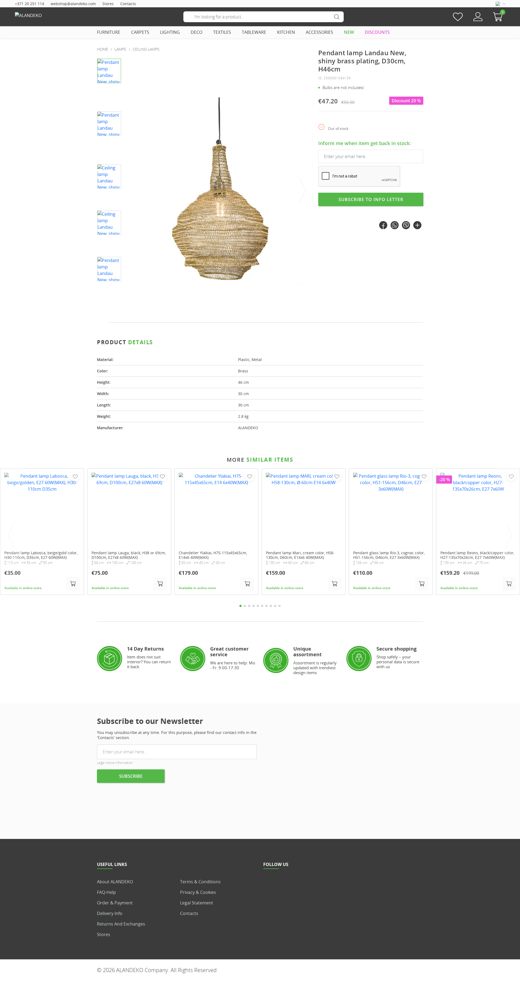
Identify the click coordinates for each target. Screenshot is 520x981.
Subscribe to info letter (371, 199)
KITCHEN (286, 32)
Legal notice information (115, 762)
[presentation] (302, 190)
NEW (349, 32)
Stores (108, 3)
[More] (417, 225)
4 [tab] (253, 606)
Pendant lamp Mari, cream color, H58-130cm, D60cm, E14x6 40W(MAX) (300, 555)
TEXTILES (222, 32)
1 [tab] (240, 606)
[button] (499, 16)
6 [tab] (262, 606)
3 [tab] (249, 606)
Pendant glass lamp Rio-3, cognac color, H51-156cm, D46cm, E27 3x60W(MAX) (389, 555)
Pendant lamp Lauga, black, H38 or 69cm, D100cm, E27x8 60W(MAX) (129, 555)
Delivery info (109, 913)
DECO (196, 32)
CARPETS (140, 32)
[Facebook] (383, 225)
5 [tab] (258, 606)
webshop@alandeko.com (73, 3)
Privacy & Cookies (198, 892)
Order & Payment (115, 903)
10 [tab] (279, 606)
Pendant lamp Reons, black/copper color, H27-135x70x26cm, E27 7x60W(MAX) (477, 555)
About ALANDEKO (115, 882)
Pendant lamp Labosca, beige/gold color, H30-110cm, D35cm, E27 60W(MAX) (40, 555)
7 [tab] (266, 606)
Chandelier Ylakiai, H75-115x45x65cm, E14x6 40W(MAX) (213, 555)
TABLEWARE (254, 32)
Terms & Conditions (200, 882)
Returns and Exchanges (121, 924)
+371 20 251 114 (29, 3)
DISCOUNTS (377, 32)
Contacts (128, 3)
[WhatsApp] (395, 225)
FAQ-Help (106, 892)
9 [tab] (275, 606)
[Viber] (406, 225)
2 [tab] (245, 606)
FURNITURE (108, 32)
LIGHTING (170, 32)
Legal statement (196, 903)
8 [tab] (271, 606)
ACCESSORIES (319, 32)
